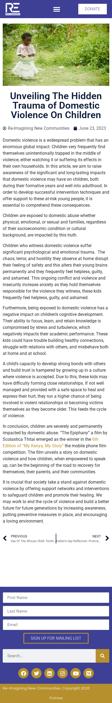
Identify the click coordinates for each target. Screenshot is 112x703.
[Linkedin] (49, 673)
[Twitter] (36, 673)
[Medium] (88, 673)
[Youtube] (75, 673)
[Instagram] (62, 673)
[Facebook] (23, 673)
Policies (56, 698)
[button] (56, 9)
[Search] (102, 656)
